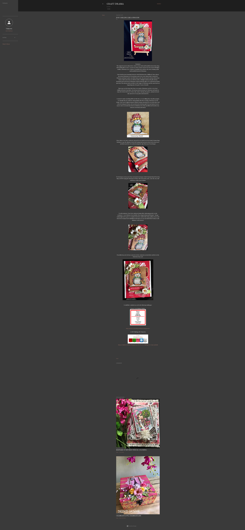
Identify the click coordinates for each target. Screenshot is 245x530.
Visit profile (9, 31)
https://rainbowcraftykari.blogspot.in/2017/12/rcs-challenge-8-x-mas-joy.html (138, 344)
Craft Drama (115, 3)
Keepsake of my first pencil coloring (131, 450)
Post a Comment (122, 518)
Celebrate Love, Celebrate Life (128, 516)
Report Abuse (6, 44)
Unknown (9, 29)
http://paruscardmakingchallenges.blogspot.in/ (138, 328)
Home (108, 9)
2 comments (121, 452)
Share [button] (103, 15)
